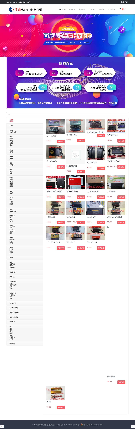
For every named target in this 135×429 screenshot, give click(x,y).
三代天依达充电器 (53, 242)
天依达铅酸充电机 (114, 161)
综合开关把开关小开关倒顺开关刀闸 (12, 229)
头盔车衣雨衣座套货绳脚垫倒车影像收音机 (12, 333)
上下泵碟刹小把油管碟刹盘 (12, 240)
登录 (122, 2)
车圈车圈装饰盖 (13, 210)
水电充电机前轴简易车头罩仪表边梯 (13, 285)
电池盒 (11, 257)
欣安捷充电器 (92, 162)
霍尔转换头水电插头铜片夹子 (13, 295)
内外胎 (11, 125)
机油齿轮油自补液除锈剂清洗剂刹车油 (11, 141)
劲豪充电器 (71, 217)
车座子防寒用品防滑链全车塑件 (12, 264)
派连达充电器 (92, 242)
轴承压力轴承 (12, 164)
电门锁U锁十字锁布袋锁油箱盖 (11, 201)
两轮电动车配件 (14, 308)
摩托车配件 (13, 303)
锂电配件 (12, 322)
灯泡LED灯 (11, 192)
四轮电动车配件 (14, 317)
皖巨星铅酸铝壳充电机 (95, 132)
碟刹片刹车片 (11, 157)
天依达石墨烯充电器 (54, 191)
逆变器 (49, 402)
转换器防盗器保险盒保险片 (11, 250)
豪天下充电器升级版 (114, 217)
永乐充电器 (111, 191)
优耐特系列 (13, 272)
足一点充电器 (52, 136)
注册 (126, 2)
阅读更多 (101, 135)
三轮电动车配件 (14, 312)
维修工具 (12, 277)
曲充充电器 (111, 376)
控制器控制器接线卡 (13, 131)
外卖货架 (12, 343)
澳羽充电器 (91, 217)
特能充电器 (51, 217)
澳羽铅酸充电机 (93, 191)
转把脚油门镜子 (11, 171)
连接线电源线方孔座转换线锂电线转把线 (11, 182)
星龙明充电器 (52, 161)
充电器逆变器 (11, 120)
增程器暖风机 (11, 151)
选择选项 (61, 141)
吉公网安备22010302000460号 (93, 425)
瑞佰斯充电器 (72, 135)
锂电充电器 (71, 242)
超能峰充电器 (72, 166)
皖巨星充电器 (112, 135)
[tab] (25, 120)
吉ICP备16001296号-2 (73, 425)
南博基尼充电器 (73, 191)
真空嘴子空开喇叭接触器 (12, 218)
